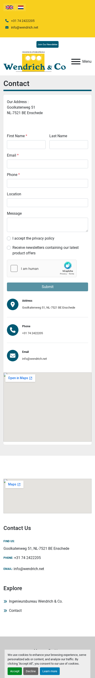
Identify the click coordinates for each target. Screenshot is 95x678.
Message (14, 213)
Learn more (49, 671)
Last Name (58, 136)
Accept (14, 671)
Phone (13, 174)
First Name (17, 136)
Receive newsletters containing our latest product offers (45, 250)
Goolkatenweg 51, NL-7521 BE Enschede (48, 307)
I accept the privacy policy (33, 238)
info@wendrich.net (24, 27)
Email (13, 155)
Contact (15, 610)
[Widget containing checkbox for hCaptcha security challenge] (42, 268)
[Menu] (75, 61)
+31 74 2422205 (22, 21)
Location (14, 194)
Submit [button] (47, 287)
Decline (31, 671)
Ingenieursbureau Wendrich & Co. (36, 601)
